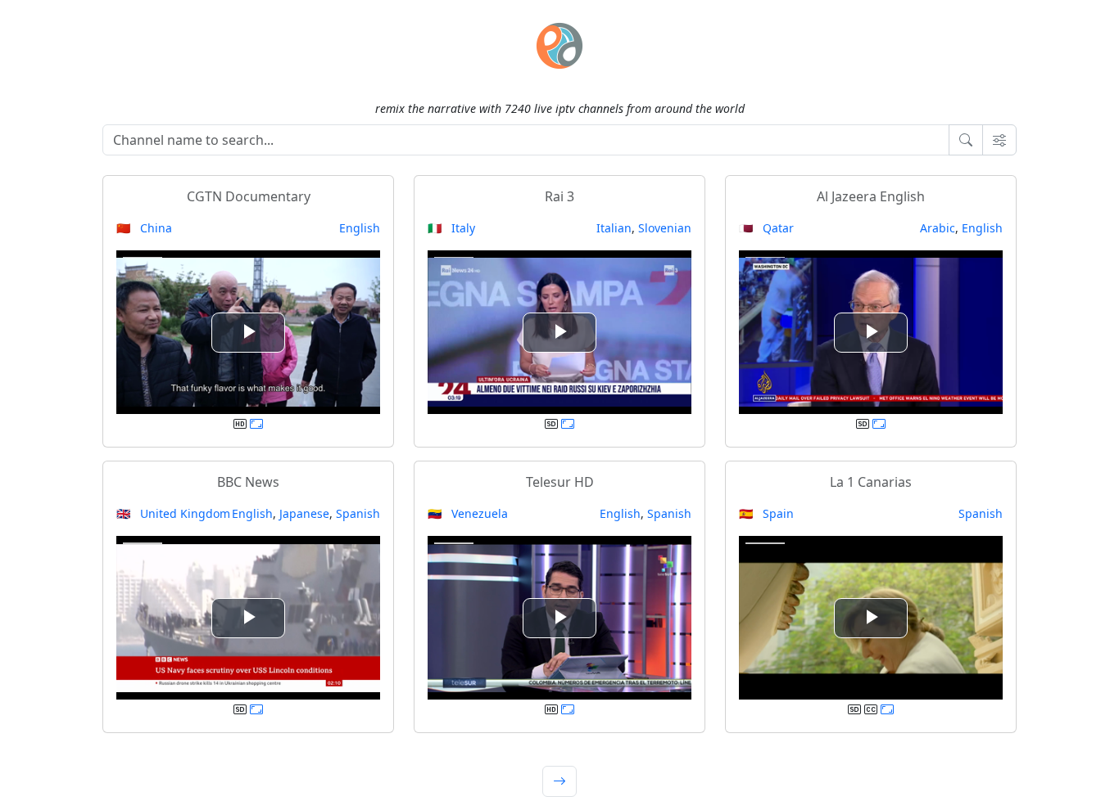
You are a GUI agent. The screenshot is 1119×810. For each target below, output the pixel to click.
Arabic (937, 228)
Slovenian (664, 228)
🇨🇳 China (144, 228)
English (359, 228)
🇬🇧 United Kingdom (173, 513)
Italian (614, 228)
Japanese (304, 513)
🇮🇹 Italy (451, 228)
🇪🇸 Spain (766, 513)
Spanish (358, 513)
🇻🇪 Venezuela (468, 513)
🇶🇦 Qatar (766, 228)
